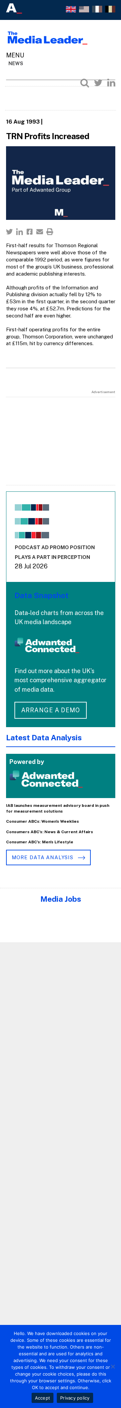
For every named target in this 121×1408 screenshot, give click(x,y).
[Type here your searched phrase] (84, 82)
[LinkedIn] (111, 82)
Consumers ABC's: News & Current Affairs (49, 831)
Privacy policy (75, 1398)
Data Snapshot (41, 595)
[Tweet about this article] (9, 231)
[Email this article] (39, 231)
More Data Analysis (43, 857)
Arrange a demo (50, 710)
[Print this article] (49, 231)
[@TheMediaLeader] (98, 82)
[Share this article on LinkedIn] (19, 231)
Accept (42, 1398)
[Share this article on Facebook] (29, 231)
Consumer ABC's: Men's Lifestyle (39, 842)
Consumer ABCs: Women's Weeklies (42, 821)
